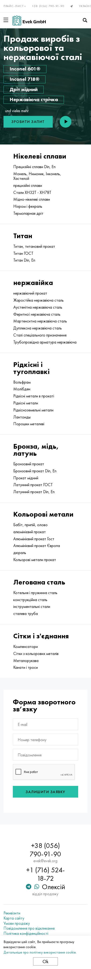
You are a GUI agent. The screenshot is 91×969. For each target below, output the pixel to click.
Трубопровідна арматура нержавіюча (45, 342)
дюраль (19, 552)
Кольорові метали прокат (34, 559)
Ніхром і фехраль (27, 206)
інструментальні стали (31, 606)
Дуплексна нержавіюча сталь (37, 328)
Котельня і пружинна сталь (35, 592)
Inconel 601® (25, 68)
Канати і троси (25, 667)
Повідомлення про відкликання (29, 928)
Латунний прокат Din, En (34, 491)
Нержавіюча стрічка (34, 99)
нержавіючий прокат (30, 293)
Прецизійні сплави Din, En (34, 166)
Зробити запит (28, 121)
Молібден (21, 389)
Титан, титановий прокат (34, 246)
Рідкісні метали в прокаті (33, 396)
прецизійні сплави (27, 185)
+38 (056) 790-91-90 (48, 6)
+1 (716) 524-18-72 (45, 874)
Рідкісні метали (25, 403)
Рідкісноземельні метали (33, 410)
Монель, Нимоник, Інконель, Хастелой (37, 176)
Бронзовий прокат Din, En (34, 471)
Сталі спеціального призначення (39, 335)
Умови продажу (17, 923)
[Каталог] (6, 20)
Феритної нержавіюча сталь (36, 314)
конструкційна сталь (30, 599)
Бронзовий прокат (28, 464)
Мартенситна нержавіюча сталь (40, 321)
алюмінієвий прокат (29, 531)
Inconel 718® (24, 79)
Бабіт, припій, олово (30, 524)
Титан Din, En (24, 260)
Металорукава (25, 660)
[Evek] (29, 20)
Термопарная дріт (28, 213)
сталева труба (25, 613)
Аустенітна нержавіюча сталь (37, 307)
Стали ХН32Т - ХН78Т (32, 192)
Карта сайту (14, 918)
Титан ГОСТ (23, 253)
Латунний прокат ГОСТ (33, 484)
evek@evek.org (45, 860)
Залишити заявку (45, 791)
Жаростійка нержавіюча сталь (38, 300)
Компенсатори (25, 646)
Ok (45, 961)
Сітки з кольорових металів (36, 653)
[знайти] (85, 20)
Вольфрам (22, 382)
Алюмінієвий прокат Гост (33, 538)
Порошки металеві (28, 424)
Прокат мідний (25, 478)
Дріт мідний (24, 89)
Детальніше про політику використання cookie (40, 952)
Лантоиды (22, 417)
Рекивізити (12, 913)
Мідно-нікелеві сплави (31, 199)
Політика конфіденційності (26, 933)
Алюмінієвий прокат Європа (36, 545)
